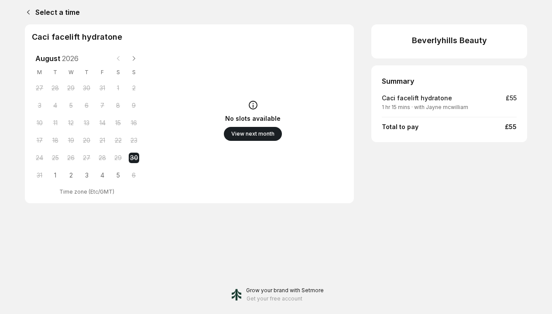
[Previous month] (118, 58)
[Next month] (134, 58)
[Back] (26, 12)
